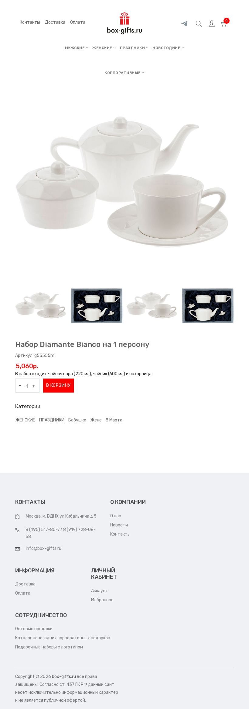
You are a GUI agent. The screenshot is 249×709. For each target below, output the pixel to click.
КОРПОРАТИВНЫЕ (123, 73)
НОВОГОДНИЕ (167, 48)
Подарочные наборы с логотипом (49, 647)
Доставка (25, 584)
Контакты (30, 22)
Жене (96, 420)
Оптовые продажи (34, 628)
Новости (119, 525)
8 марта (114, 420)
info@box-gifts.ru (43, 548)
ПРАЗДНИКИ (133, 48)
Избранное (102, 599)
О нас (115, 516)
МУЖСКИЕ (75, 48)
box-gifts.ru (64, 676)
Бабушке (77, 420)
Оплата (22, 593)
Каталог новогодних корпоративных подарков (62, 638)
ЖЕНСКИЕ (102, 48)
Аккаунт (99, 590)
